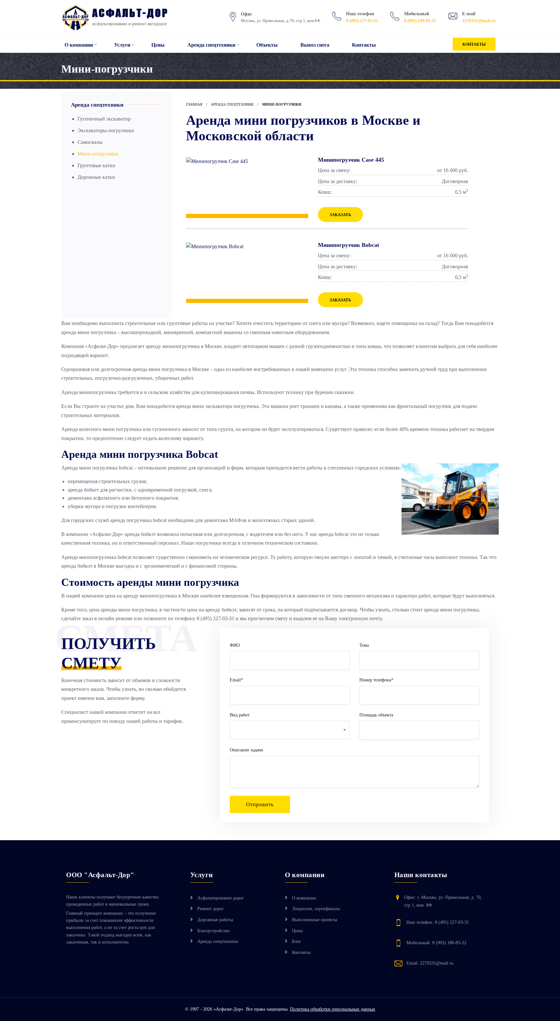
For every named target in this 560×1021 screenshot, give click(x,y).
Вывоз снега (314, 45)
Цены (158, 45)
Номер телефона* (376, 680)
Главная (194, 104)
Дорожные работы (215, 919)
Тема (364, 645)
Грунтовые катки (96, 165)
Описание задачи (246, 750)
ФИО (235, 645)
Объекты (267, 45)
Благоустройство (213, 930)
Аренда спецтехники (211, 45)
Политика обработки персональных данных (332, 1009)
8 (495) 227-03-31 (362, 20)
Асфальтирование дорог (220, 898)
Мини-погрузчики (97, 154)
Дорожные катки (96, 177)
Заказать (340, 214)
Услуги (122, 45)
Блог (296, 941)
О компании (78, 45)
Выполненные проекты (314, 919)
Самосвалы (89, 142)
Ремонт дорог (210, 908)
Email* (236, 680)
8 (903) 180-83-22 (420, 20)
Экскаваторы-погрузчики (105, 130)
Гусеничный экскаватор (104, 119)
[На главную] (122, 17)
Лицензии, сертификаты (316, 908)
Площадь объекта (376, 715)
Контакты (364, 45)
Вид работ (240, 715)
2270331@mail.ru (479, 20)
